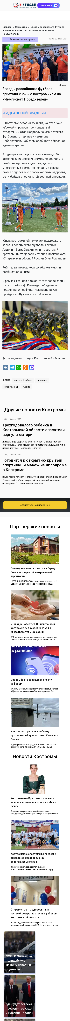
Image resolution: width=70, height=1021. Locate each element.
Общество (21, 27)
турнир (26, 387)
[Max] (31, 368)
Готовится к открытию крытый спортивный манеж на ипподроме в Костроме (34, 465)
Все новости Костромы (22, 39)
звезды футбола (23, 380)
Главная (6, 27)
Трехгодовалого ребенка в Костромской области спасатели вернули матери (33, 430)
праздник (42, 380)
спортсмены (11, 387)
